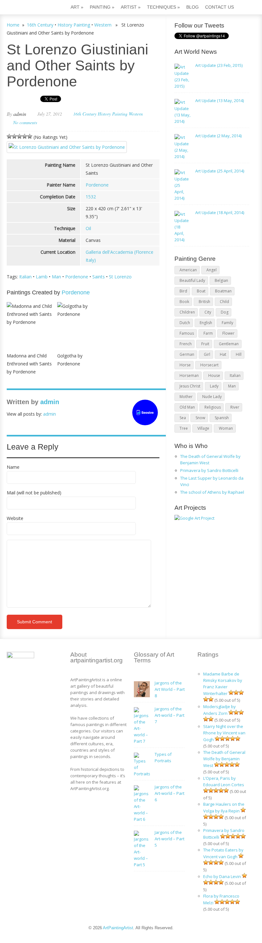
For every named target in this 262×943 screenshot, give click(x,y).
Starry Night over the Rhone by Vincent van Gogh (224, 732)
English (206, 322)
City (207, 312)
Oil (88, 228)
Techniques (163, 7)
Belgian (221, 280)
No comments (25, 122)
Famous (187, 333)
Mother (186, 396)
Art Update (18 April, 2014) (219, 212)
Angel (211, 270)
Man (56, 277)
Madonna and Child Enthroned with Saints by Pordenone (29, 364)
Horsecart (209, 365)
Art (77, 7)
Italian (25, 277)
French (186, 344)
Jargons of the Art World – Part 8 (170, 689)
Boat (201, 291)
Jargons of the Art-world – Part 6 (169, 793)
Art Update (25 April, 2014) (219, 171)
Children (187, 312)
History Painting (74, 25)
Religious (212, 407)
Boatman (223, 291)
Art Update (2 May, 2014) (218, 136)
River (234, 407)
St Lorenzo (120, 277)
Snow (200, 417)
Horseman (189, 375)
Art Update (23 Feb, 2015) (219, 65)
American (188, 270)
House (214, 375)
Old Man (187, 407)
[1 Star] (9, 136)
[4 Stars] (24, 136)
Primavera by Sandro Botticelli (209, 470)
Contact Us (219, 7)
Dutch (185, 322)
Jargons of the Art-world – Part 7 (169, 715)
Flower (228, 333)
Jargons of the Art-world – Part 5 (169, 838)
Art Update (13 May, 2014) (219, 100)
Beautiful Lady (192, 280)
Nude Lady (212, 396)
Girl (207, 354)
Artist (131, 7)
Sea (183, 417)
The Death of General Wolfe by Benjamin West (224, 758)
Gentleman (229, 344)
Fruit (205, 344)
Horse (185, 365)
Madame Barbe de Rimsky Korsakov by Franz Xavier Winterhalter (222, 683)
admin (19, 113)
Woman (226, 428)
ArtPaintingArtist (31, 8)
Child (224, 301)
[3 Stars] (19, 136)
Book (184, 301)
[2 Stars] (14, 136)
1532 (91, 197)
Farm (208, 333)
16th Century (40, 25)
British (204, 301)
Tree (184, 428)
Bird (183, 291)
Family (227, 322)
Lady (214, 386)
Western (103, 25)
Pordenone (97, 185)
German (187, 354)
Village (203, 428)
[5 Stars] (29, 136)
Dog (224, 312)
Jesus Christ (190, 386)
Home (13, 25)
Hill (239, 354)
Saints (98, 277)
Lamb (42, 277)
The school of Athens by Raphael (212, 492)
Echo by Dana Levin (222, 876)
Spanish (222, 417)
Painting (102, 7)
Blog (192, 7)
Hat (223, 354)
